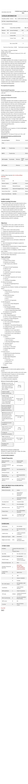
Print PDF (3, 608)
